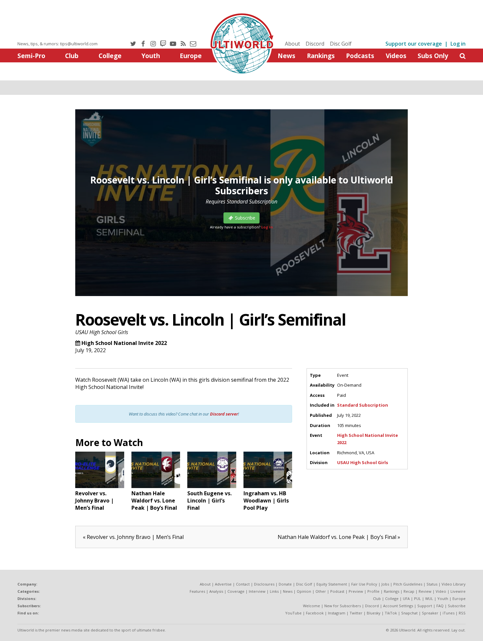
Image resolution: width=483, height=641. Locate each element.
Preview (356, 591)
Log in (458, 43)
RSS (462, 612)
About (292, 43)
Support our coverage (413, 43)
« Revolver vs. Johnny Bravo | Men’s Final (133, 537)
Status (431, 584)
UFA (406, 598)
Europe (191, 55)
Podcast (337, 591)
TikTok (391, 612)
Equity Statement (331, 584)
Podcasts (360, 55)
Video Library (454, 584)
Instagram (336, 612)
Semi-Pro (31, 55)
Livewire (458, 591)
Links (274, 591)
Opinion (304, 591)
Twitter (356, 612)
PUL (417, 598)
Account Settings (398, 605)
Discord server (224, 414)
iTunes (448, 612)
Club (72, 55)
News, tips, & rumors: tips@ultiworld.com (57, 44)
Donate (285, 584)
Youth (150, 55)
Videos (396, 55)
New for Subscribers (342, 605)
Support (424, 605)
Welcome (311, 605)
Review (425, 591)
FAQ (440, 605)
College (110, 55)
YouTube (293, 612)
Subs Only (433, 55)
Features (197, 591)
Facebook (315, 612)
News (286, 55)
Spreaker (430, 612)
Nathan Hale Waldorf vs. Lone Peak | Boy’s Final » (339, 537)
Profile (373, 591)
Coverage (235, 591)
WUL (429, 598)
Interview (257, 591)
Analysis (216, 591)
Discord (315, 43)
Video (441, 591)
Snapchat (409, 612)
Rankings (321, 55)
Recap (408, 591)
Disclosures (264, 584)
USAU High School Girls (101, 332)
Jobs (385, 584)
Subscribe (457, 605)
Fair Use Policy (364, 584)
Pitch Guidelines (407, 584)
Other (320, 591)
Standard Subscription (362, 405)
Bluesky (373, 612)
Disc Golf (341, 43)
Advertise (223, 584)
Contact (243, 584)
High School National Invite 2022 (124, 343)
